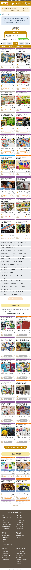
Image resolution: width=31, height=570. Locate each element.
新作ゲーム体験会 (21, 535)
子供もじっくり (20, 520)
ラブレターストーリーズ (21, 319)
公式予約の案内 (6, 528)
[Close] (27, 18)
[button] (23, 39)
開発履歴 (19, 564)
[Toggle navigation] (29, 3)
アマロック (4, 180)
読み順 (15, 43)
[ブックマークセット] (16, 3)
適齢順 (21, 43)
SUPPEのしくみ (6, 535)
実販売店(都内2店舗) (22, 559)
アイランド (4, 73)
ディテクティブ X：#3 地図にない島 (23, 460)
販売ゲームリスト (7, 518)
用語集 (4, 539)
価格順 (9, 43)
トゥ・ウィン (4, 460)
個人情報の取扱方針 (21, 551)
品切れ (21, 110)
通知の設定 (5, 553)
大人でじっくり (20, 524)
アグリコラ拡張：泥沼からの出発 (7, 115)
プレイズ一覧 (6, 522)
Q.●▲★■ (19, 482)
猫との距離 (19, 426)
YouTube (5, 557)
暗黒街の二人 (20, 222)
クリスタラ (4, 319)
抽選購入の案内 (6, 526)
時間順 (27, 43)
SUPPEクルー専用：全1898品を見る (15, 447)
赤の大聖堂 (19, 73)
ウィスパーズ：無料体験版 (21, 383)
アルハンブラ (20, 201)
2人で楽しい (20, 526)
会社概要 (19, 557)
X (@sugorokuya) (7, 555)
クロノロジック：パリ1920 (21, 405)
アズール (3, 137)
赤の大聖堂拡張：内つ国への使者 (7, 94)
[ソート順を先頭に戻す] (1, 43)
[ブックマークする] (13, 67)
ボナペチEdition (6, 537)
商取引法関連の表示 (21, 553)
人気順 (3, 43)
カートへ (7, 67)
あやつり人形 (4, 201)
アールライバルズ (21, 51)
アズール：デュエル (6, 340)
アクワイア (19, 115)
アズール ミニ (20, 137)
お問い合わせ (20, 561)
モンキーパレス (5, 383)
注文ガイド (5, 520)
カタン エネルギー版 (22, 362)
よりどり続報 (6, 551)
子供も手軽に (20, 518)
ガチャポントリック (6, 362)
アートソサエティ (5, 51)
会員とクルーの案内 (7, 542)
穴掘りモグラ (4, 158)
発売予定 (6, 195)
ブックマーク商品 (7, 524)
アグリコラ (19, 94)
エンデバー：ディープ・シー (6, 426)
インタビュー (20, 537)
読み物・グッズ (20, 528)
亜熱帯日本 (19, 158)
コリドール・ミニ (5, 482)
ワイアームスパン (6, 405)
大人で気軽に (20, 522)
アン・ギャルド (4, 222)
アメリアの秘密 (20, 180)
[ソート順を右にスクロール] (29, 43)
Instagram (5, 559)
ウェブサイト (20, 555)
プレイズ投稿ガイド (7, 544)
